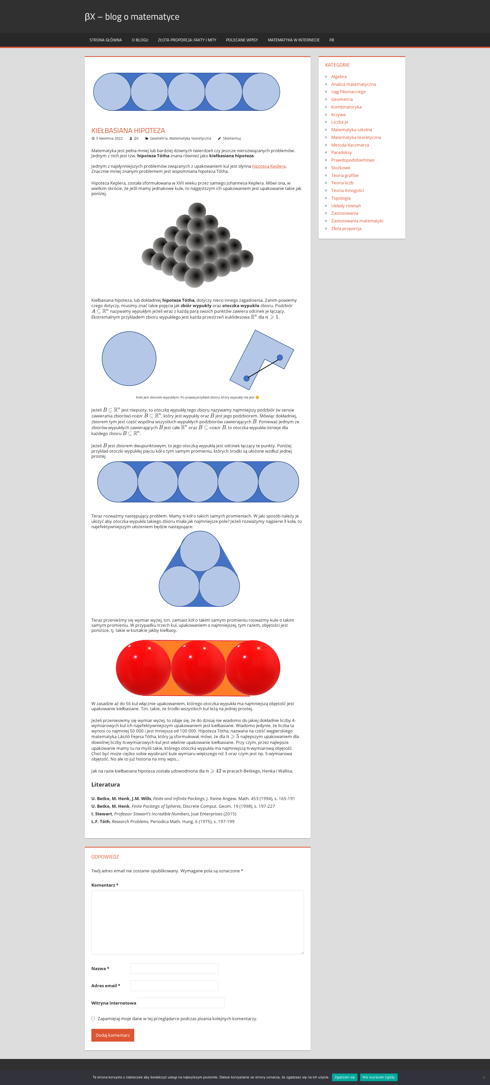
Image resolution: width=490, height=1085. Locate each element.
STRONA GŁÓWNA (106, 40)
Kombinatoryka (346, 107)
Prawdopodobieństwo (353, 160)
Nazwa (100, 968)
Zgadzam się (345, 1077)
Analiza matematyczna (353, 84)
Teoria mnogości (347, 190)
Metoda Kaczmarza (350, 145)
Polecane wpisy (242, 40)
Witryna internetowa (113, 1003)
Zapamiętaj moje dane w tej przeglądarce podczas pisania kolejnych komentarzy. (178, 1018)
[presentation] (100, 311)
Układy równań (346, 206)
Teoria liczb (342, 183)
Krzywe (338, 114)
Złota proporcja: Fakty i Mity (187, 40)
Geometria (159, 138)
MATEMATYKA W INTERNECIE (294, 40)
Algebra (339, 76)
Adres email (105, 985)
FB (331, 40)
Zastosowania (344, 213)
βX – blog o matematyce (132, 16)
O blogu (140, 40)
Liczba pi (339, 122)
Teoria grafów (345, 175)
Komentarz (104, 885)
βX (136, 138)
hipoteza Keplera (269, 166)
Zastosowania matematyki (357, 221)
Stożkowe (340, 168)
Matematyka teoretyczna (190, 138)
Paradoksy (341, 152)
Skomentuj (232, 138)
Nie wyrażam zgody (379, 1077)
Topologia (340, 198)
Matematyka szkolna (351, 129)
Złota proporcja (346, 228)
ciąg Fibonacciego (348, 91)
